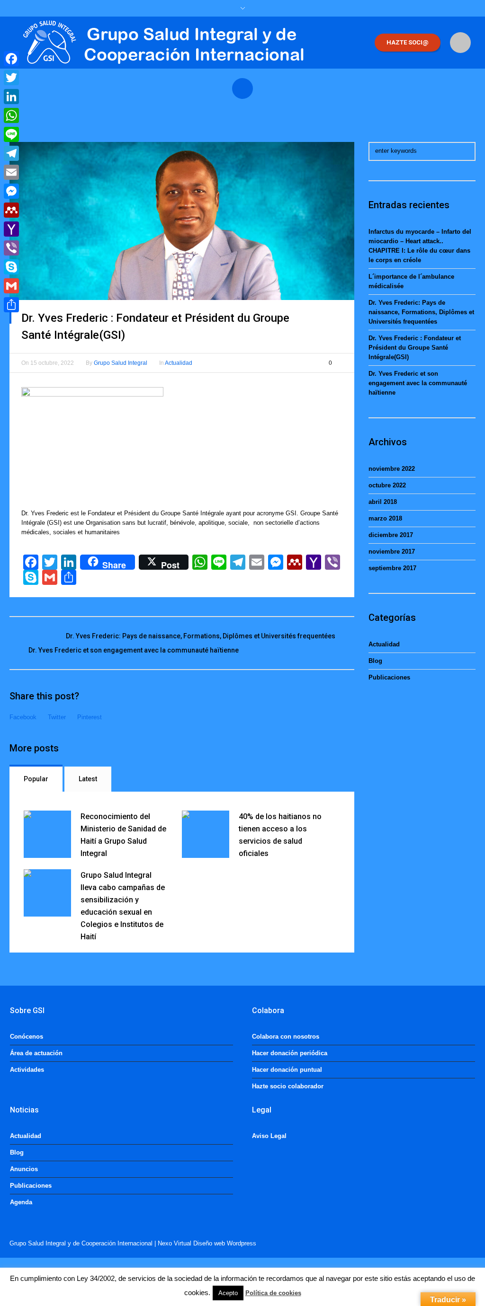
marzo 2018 (385, 518)
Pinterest (89, 717)
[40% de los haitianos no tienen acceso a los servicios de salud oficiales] (205, 834)
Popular (36, 779)
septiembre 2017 (392, 568)
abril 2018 (382, 501)
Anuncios (24, 1169)
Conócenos (26, 1036)
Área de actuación (36, 1053)
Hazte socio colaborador (287, 1086)
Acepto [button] (228, 1293)
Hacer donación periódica (289, 1053)
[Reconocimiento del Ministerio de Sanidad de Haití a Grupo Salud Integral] (47, 834)
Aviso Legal (269, 1135)
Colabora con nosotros (285, 1036)
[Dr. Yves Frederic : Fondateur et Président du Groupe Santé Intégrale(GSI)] (181, 220)
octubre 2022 (387, 485)
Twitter (57, 717)
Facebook (22, 717)
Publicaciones (389, 677)
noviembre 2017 (391, 551)
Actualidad (178, 363)
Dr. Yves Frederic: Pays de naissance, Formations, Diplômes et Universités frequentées (200, 636)
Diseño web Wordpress (224, 1243)
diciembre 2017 (390, 534)
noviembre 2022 (391, 468)
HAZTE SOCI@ (407, 42)
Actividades (27, 1069)
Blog (375, 660)
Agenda (21, 1202)
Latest (88, 779)
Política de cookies (273, 1293)
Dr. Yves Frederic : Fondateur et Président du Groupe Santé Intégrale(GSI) (414, 348)
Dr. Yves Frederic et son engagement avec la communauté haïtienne (133, 650)
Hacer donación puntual (287, 1069)
